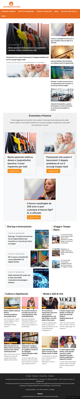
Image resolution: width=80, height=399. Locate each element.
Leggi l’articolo (14, 171)
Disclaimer (51, 376)
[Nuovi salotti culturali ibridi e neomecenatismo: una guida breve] (12, 303)
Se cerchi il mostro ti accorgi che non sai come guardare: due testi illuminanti (29, 313)
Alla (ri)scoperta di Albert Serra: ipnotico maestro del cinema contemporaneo (12, 348)
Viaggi (3, 16)
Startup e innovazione (26, 11)
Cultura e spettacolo (69, 11)
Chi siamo (28, 376)
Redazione (35, 376)
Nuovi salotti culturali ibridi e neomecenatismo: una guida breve (12, 313)
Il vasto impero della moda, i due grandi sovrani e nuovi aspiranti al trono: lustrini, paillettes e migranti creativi (67, 354)
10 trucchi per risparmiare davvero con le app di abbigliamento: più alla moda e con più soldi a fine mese (49, 315)
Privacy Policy (43, 376)
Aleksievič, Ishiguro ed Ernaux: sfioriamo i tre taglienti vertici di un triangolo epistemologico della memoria (30, 350)
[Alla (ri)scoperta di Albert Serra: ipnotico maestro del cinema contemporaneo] (12, 338)
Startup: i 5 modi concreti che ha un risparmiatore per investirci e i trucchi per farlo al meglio (62, 83)
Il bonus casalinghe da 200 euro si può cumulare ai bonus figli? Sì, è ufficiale (62, 40)
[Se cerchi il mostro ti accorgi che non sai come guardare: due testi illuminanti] (30, 303)
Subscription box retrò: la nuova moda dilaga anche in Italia (49, 351)
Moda (56, 11)
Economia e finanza (8, 11)
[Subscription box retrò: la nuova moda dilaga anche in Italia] (50, 342)
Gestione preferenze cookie (73, 397)
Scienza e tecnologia (44, 11)
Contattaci (51, 389)
